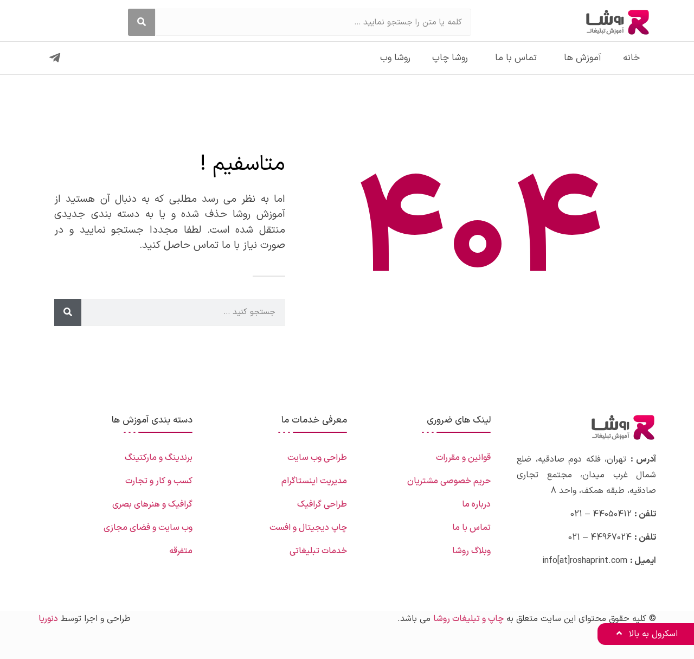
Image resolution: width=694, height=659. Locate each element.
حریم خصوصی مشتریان (449, 481)
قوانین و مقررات (463, 457)
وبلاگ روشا (471, 551)
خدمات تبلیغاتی (318, 551)
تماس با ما (516, 58)
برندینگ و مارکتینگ (158, 457)
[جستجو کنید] (141, 22)
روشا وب (395, 58)
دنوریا (48, 618)
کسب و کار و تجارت (158, 481)
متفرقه (180, 551)
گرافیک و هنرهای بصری (152, 504)
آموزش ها (582, 58)
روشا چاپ (450, 58)
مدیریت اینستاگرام (314, 481)
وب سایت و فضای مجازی (148, 527)
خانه (631, 58)
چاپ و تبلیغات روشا (468, 618)
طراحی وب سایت (317, 457)
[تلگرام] (55, 58)
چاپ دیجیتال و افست (308, 527)
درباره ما (476, 504)
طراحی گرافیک (322, 504)
